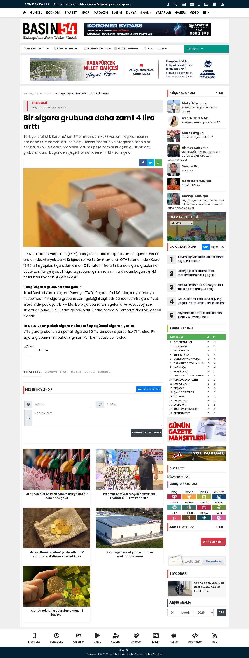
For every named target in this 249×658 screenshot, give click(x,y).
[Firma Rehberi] (192, 4)
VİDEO (194, 12)
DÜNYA (131, 12)
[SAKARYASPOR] (178, 476)
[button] (206, 12)
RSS (214, 642)
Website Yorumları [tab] (149, 389)
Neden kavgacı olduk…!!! (197, 137)
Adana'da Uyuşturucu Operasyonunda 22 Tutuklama (209, 587)
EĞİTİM (117, 12)
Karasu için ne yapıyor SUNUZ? (201, 122)
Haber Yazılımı (154, 654)
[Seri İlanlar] (199, 4)
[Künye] (214, 4)
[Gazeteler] (206, 4)
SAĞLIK (146, 12)
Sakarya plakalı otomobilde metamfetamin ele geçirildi (192, 273)
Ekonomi (51, 372)
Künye (174, 642)
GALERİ (180, 12)
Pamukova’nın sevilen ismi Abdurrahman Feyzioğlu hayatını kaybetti (102, 4)
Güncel (89, 372)
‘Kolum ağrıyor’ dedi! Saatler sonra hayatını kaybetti (197, 259)
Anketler (136, 642)
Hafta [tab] (214, 247)
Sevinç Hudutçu (195, 196)
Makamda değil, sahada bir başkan (199, 109)
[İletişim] (184, 4)
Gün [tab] (205, 247)
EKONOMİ (53, 12)
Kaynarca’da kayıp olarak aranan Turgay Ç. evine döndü (195, 315)
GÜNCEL (36, 12)
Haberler (104, 372)
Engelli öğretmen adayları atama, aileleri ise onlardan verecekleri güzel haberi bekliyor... (195, 204)
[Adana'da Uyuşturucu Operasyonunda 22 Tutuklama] (180, 588)
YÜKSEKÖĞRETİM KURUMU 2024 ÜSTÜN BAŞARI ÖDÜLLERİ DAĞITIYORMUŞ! (193, 156)
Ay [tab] (222, 247)
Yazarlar (116, 642)
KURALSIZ (187, 170)
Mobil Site (34, 642)
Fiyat (64, 372)
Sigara (76, 372)
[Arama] (175, 4)
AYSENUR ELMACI (196, 118)
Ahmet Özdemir (195, 147)
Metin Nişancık (194, 103)
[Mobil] (168, 4)
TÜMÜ (219, 93)
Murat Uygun (193, 133)
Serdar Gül (190, 166)
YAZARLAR (163, 12)
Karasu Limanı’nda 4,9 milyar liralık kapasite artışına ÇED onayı (197, 287)
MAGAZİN (101, 12)
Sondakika (56, 642)
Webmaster (195, 642)
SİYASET (71, 12)
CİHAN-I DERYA (191, 185)
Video (97, 642)
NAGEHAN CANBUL (197, 181)
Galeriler (78, 642)
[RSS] (222, 4)
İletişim (156, 642)
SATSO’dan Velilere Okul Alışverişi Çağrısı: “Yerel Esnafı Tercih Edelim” (197, 301)
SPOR (85, 12)
